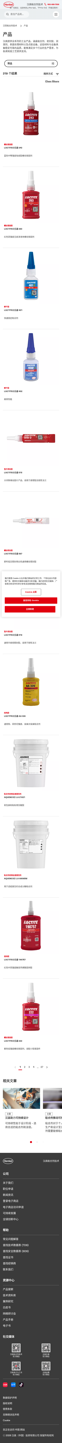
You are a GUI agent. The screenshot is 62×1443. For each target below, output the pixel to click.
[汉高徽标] (8, 4)
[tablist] (31, 1142)
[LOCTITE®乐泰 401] (31, 288)
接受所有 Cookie (31, 600)
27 (42, 1067)
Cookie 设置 (31, 592)
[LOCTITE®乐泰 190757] (31, 938)
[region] (31, 594)
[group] (31, 1116)
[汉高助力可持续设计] (21, 1111)
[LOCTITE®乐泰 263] (31, 207)
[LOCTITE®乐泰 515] (31, 450)
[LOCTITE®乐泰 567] (31, 532)
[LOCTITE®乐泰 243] (31, 126)
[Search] (8, 14)
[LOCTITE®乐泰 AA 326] (31, 694)
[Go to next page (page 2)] (47, 1067)
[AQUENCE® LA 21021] (31, 775)
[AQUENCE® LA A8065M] (31, 856)
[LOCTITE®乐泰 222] (31, 1019)
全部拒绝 (30, 609)
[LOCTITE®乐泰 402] (31, 369)
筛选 (9, 63)
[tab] (31, 1142)
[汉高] (8, 1161)
